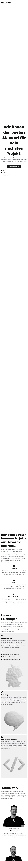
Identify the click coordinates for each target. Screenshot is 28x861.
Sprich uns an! (13, 166)
